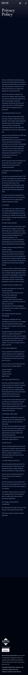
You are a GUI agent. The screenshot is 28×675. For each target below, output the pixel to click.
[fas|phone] (26, 3)
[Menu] (20, 3)
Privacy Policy (6, 647)
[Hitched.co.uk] (5, 651)
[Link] (5, 3)
